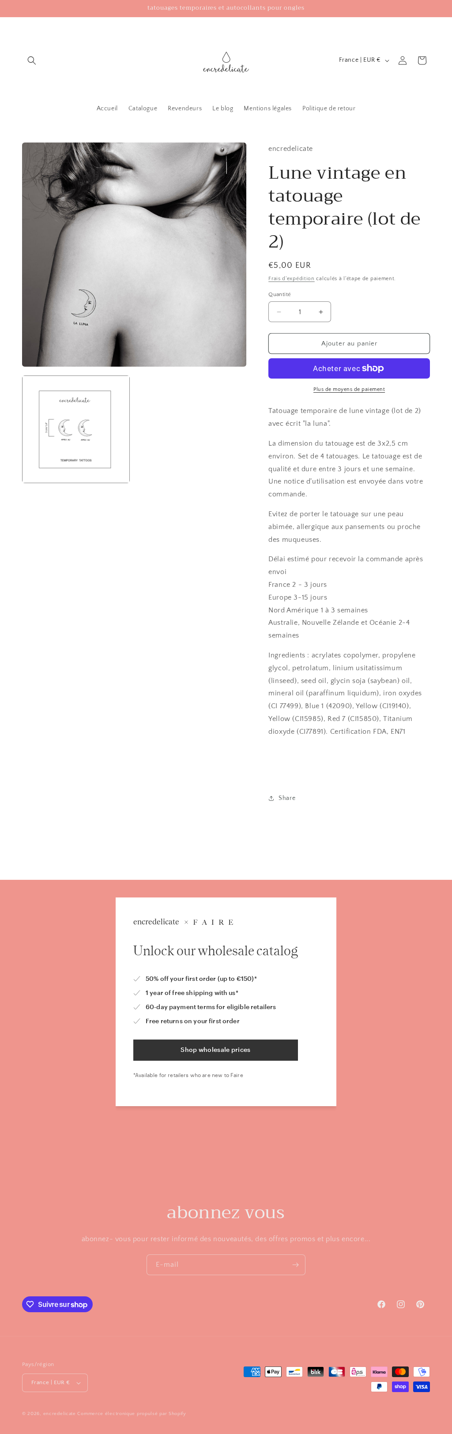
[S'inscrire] (295, 1264)
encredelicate (60, 1413)
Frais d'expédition (291, 279)
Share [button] (287, 798)
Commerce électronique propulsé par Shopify (131, 1413)
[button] (31, 60)
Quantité (279, 294)
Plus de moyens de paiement (349, 389)
